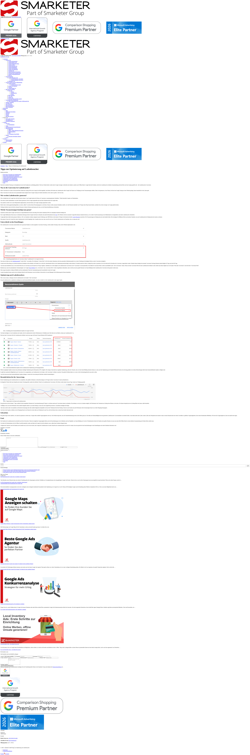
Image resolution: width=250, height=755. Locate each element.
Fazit (4, 182)
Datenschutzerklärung (57, 666)
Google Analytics (11, 83)
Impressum (5, 749)
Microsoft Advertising (10, 89)
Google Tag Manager (12, 86)
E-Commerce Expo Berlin (13, 134)
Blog (7, 110)
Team (7, 125)
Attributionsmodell (16, 261)
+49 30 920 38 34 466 (16, 17)
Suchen (2, 464)
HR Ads (10, 75)
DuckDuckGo (14, 93)
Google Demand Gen (12, 66)
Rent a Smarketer (9, 107)
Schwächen (5, 181)
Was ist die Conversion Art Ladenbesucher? (12, 174)
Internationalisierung (10, 105)
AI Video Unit (9, 103)
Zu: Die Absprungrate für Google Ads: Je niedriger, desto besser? (14, 482)
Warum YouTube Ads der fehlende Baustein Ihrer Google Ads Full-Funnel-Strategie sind (21, 469)
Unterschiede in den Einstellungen (10, 178)
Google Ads (8, 60)
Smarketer (3, 165)
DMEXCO (10, 129)
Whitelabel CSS (11, 81)
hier (56, 214)
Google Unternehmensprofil (14, 74)
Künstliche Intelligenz (10, 121)
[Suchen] (247, 466)
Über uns (8, 123)
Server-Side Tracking (10, 118)
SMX (9, 132)
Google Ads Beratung (12, 68)
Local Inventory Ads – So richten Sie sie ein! (10, 644)
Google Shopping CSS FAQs (17, 80)
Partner (7, 135)
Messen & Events (9, 128)
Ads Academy (9, 141)
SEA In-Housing (9, 104)
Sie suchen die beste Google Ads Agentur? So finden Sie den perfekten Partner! (17, 563)
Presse (7, 137)
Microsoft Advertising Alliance (14, 136)
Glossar (7, 115)
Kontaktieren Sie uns (5, 38)
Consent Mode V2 (12, 88)
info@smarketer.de (12, 740)
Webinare (8, 113)
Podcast (7, 114)
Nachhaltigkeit (11, 124)
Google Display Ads (12, 62)
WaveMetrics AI (9, 120)
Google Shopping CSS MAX (17, 78)
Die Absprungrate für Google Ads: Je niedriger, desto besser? (13, 476)
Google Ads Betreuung (13, 69)
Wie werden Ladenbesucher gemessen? (11, 175)
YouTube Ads (11, 70)
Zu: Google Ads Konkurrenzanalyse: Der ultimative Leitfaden (13, 609)
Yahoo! (12, 91)
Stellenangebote (9, 139)
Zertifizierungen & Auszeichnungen (13, 127)
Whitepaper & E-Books (10, 111)
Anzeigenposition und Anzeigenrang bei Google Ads (11, 483)
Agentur (5, 122)
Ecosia (12, 94)
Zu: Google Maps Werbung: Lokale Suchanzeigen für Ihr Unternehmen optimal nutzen (18, 529)
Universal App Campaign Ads (14, 73)
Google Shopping (9, 76)
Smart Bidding (32, 267)
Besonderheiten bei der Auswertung (10, 180)
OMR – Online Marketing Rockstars (15, 130)
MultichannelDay (11, 131)
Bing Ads (10, 90)
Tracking (10, 87)
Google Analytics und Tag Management (14, 82)
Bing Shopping (11, 95)
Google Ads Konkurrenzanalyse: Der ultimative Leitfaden (12, 603)
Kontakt (4, 142)
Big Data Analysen (10, 116)
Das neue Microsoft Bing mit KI (15, 98)
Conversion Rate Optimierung (12, 100)
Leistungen (5, 59)
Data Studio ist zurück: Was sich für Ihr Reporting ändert (14, 472)
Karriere (5, 138)
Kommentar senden (4, 448)
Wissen (4, 109)
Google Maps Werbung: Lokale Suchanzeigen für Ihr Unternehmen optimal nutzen (18, 523)
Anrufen (7, 753)
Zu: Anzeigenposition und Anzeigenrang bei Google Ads (12, 489)
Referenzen (5, 108)
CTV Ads (10, 96)
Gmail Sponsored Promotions (14, 71)
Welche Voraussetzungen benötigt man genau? (12, 176)
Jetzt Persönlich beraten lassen (7, 665)
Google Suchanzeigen (12, 61)
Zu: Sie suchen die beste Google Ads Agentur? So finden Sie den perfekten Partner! (18, 569)
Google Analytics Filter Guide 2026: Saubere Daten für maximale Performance (19, 471)
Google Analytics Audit (16, 84)
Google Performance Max (13, 63)
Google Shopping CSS (13, 77)
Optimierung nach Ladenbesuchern (10, 179)
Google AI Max (11, 64)
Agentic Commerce (10, 102)
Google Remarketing (12, 67)
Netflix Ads (10, 97)
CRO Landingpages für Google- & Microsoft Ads (18, 101)
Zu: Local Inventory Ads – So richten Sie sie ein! (11, 649)
